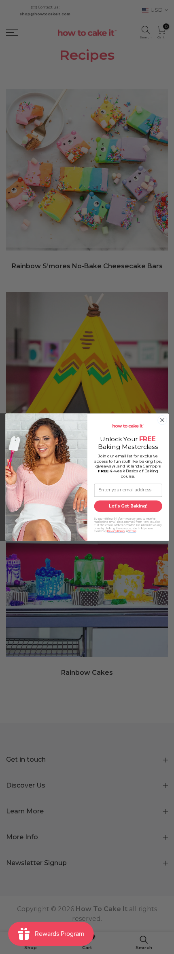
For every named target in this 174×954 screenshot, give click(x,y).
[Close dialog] (162, 420)
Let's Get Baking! (128, 505)
